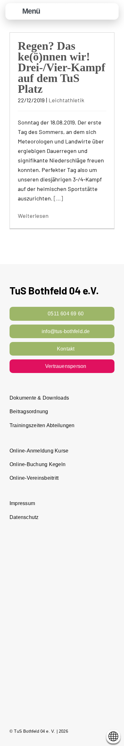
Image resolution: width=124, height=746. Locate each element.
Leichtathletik (66, 100)
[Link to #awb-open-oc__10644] (15, 11)
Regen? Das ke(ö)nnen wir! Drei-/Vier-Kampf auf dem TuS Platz (61, 67)
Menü (31, 11)
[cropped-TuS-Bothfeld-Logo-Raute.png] (110, 6)
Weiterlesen (33, 215)
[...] (58, 198)
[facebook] (89, 731)
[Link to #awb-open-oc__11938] (95, 11)
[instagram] (100, 731)
